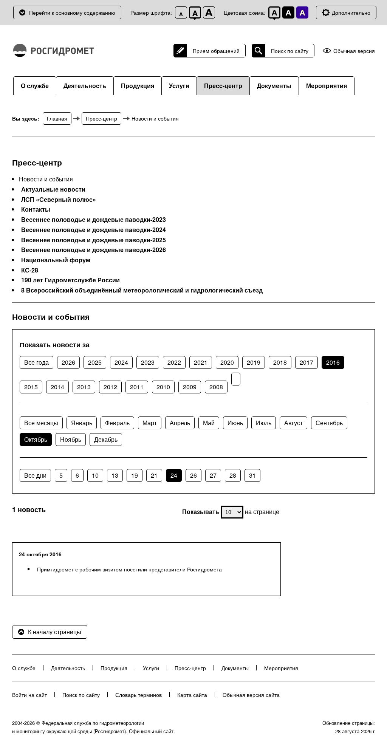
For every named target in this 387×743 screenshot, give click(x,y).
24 (173, 475)
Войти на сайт (29, 694)
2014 (57, 386)
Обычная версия (354, 50)
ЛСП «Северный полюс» (58, 199)
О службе (35, 85)
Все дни (35, 475)
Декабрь (106, 439)
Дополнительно (351, 12)
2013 (84, 386)
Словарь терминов (138, 694)
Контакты (35, 209)
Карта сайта (192, 694)
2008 (216, 386)
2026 (68, 362)
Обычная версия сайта (251, 694)
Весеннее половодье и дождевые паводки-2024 (93, 230)
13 (114, 475)
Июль (263, 422)
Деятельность (84, 85)
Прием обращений (216, 50)
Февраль (117, 422)
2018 (280, 362)
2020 (227, 362)
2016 (333, 362)
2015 (31, 386)
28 (232, 475)
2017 (306, 362)
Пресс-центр (223, 85)
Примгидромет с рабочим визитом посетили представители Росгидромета (129, 569)
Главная (57, 118)
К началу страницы (54, 631)
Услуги (179, 85)
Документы (274, 85)
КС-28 (29, 270)
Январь (81, 422)
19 (134, 475)
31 (252, 475)
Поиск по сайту (289, 50)
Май (209, 422)
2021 (200, 362)
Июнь (235, 422)
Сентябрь (329, 422)
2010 (163, 386)
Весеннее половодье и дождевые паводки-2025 (93, 240)
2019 (253, 362)
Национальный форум (55, 260)
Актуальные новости (53, 189)
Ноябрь (70, 439)
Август (293, 422)
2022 (174, 362)
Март (149, 422)
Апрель (180, 422)
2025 (95, 362)
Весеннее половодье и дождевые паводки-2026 (93, 250)
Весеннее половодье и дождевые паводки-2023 (93, 219)
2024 (121, 362)
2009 (190, 386)
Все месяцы (41, 422)
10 (95, 475)
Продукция (137, 85)
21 (154, 475)
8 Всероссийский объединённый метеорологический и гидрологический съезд (142, 290)
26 (193, 475)
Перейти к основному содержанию (72, 12)
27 (213, 475)
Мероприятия (326, 85)
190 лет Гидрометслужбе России (70, 280)
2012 (110, 386)
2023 (148, 362)
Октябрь (35, 439)
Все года (36, 362)
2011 (137, 386)
